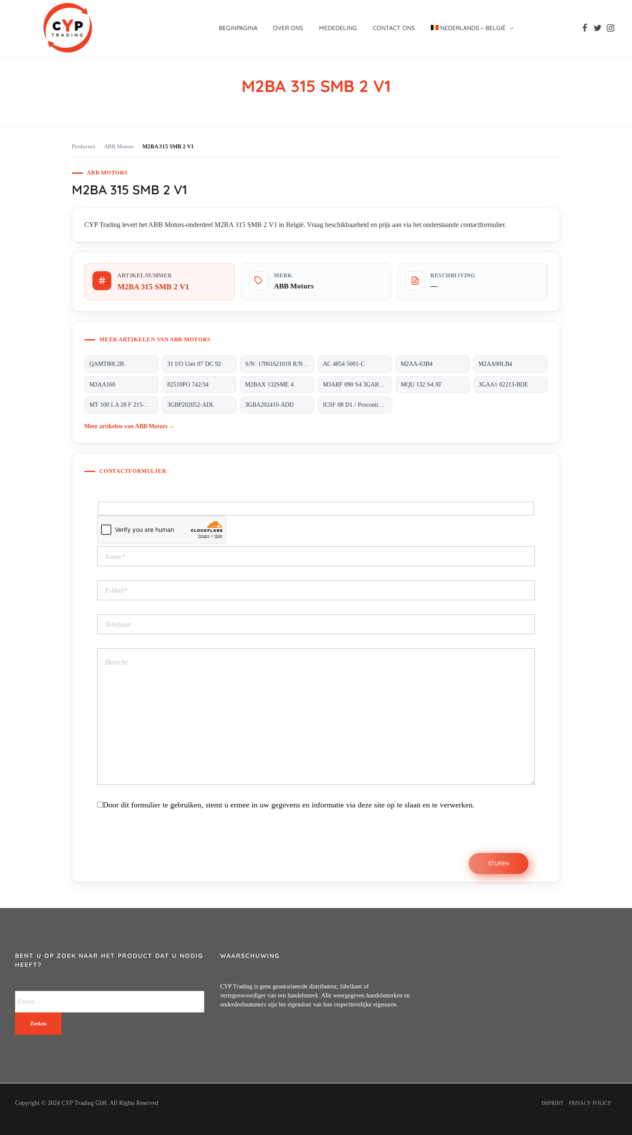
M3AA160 (102, 384)
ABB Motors (119, 147)
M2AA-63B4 (417, 364)
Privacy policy (590, 1103)
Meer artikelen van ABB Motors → (129, 426)
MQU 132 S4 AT (421, 384)
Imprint (552, 1103)
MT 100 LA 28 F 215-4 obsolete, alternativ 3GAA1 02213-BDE (124, 405)
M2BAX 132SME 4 (269, 384)
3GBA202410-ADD (269, 405)
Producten (83, 147)
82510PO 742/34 (188, 384)
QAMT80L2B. (107, 364)
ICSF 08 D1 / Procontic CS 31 (357, 405)
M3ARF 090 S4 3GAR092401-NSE (357, 384)
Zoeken (38, 1024)
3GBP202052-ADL (191, 405)
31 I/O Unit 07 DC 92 (194, 364)
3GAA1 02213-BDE (503, 384)
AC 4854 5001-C (344, 364)
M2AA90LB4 (495, 364)
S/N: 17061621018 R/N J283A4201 (279, 364)
